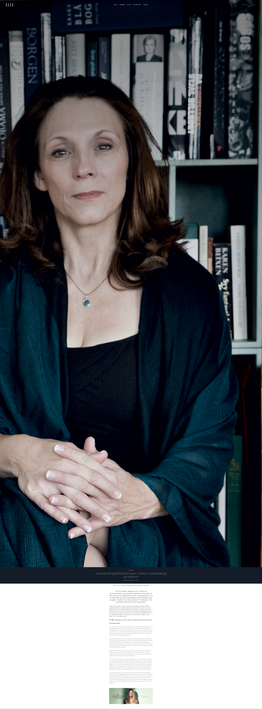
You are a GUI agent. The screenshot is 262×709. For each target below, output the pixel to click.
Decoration (137, 4)
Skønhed (122, 4)
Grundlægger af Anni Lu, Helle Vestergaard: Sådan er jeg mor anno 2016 (133, 619)
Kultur (129, 4)
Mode (115, 4)
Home (114, 585)
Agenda (145, 4)
